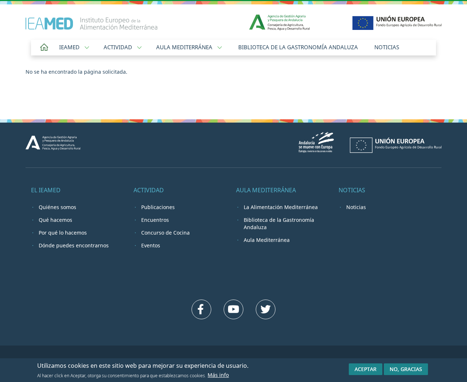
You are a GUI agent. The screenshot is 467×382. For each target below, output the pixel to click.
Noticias (386, 47)
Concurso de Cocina (165, 232)
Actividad (119, 47)
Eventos (150, 245)
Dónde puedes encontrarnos (74, 245)
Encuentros (155, 219)
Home (44, 47)
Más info (218, 374)
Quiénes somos (57, 207)
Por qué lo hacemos (63, 232)
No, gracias (406, 369)
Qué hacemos (55, 219)
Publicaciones (158, 207)
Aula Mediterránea (185, 47)
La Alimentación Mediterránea (281, 207)
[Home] (91, 20)
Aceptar (366, 369)
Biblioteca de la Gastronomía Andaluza (298, 47)
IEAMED (70, 47)
